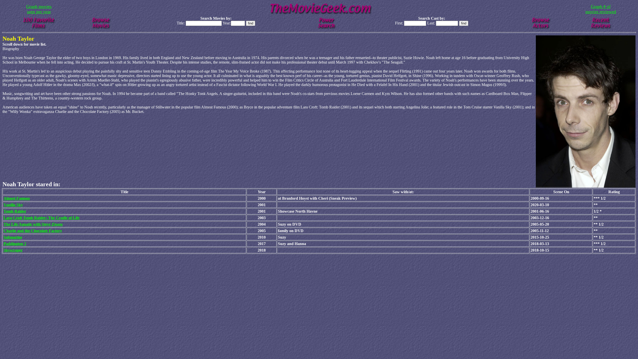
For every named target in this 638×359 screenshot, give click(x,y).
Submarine (12, 237)
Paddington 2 (14, 244)
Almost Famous (16, 198)
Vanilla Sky (13, 205)
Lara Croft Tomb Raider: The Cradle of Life (41, 218)
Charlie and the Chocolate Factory (32, 231)
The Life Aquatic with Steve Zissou (33, 224)
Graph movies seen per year (39, 9)
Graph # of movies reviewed (600, 9)
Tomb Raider (14, 211)
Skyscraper (13, 250)
